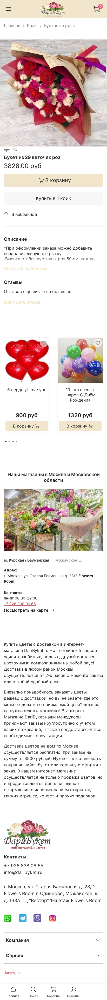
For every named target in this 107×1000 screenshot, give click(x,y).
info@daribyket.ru (23, 872)
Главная (12, 25)
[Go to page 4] (16, 441)
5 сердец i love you (26, 389)
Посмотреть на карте (26, 610)
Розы (32, 25)
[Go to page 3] (13, 441)
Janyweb (12, 972)
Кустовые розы (60, 25)
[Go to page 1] (5, 441)
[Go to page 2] (9, 441)
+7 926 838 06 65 (20, 604)
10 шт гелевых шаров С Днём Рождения (80, 395)
